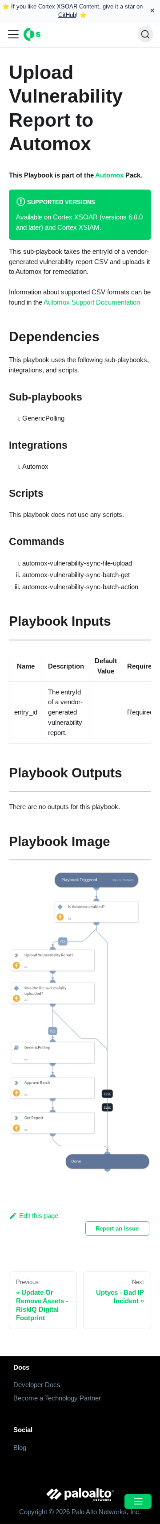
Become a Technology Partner (57, 1398)
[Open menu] (137, 1501)
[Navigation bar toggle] (13, 34)
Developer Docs (36, 1384)
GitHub (67, 15)
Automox (109, 175)
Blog (19, 1447)
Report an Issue (117, 1228)
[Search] (145, 34)
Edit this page (38, 1215)
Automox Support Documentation (92, 302)
